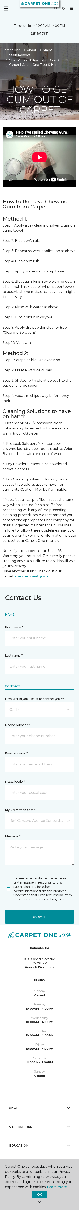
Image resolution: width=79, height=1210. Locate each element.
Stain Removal (20, 55)
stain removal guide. (32, 576)
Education (19, 1145)
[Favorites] (64, 8)
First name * (14, 627)
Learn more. (57, 1187)
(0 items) (71, 8)
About (31, 50)
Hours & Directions (39, 967)
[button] (56, 8)
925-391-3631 (39, 34)
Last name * (14, 655)
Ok (39, 1194)
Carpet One (11, 50)
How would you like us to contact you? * (34, 698)
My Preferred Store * (20, 809)
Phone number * (17, 725)
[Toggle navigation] (6, 8)
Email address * (16, 753)
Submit (39, 917)
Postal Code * (15, 781)
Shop (14, 1108)
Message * (12, 836)
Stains (47, 50)
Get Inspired (20, 1127)
